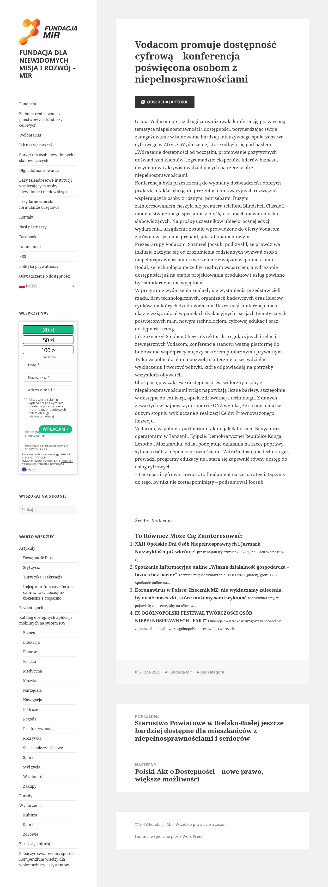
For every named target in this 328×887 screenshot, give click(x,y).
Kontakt (26, 217)
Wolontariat (30, 135)
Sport (28, 757)
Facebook (27, 236)
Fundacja (27, 104)
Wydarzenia (30, 805)
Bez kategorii (31, 607)
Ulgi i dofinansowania (39, 170)
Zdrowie (30, 834)
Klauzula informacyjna (51, 463)
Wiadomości (34, 776)
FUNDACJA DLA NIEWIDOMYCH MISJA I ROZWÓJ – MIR (47, 64)
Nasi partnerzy (33, 227)
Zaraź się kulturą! (35, 843)
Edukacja (31, 642)
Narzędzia (32, 690)
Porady (25, 795)
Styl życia (31, 567)
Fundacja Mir (180, 672)
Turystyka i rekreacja (42, 577)
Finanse (30, 652)
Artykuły (27, 548)
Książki (29, 661)
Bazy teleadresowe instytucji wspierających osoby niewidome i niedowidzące (45, 186)
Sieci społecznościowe (43, 747)
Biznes (29, 632)
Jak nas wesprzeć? (36, 145)
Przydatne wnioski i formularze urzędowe (39, 204)
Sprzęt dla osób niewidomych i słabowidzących (47, 157)
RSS (22, 256)
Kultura (30, 815)
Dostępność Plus (38, 557)
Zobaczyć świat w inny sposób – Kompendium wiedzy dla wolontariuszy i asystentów (48, 859)
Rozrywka (32, 738)
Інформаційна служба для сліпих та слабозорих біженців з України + (48, 592)
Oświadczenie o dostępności (44, 276)
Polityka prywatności (38, 266)
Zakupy (29, 786)
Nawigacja (32, 699)
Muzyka (30, 680)
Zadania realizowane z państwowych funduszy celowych (40, 119)
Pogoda (29, 719)
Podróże (30, 709)
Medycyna (32, 671)
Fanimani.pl (30, 246)
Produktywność (37, 728)
